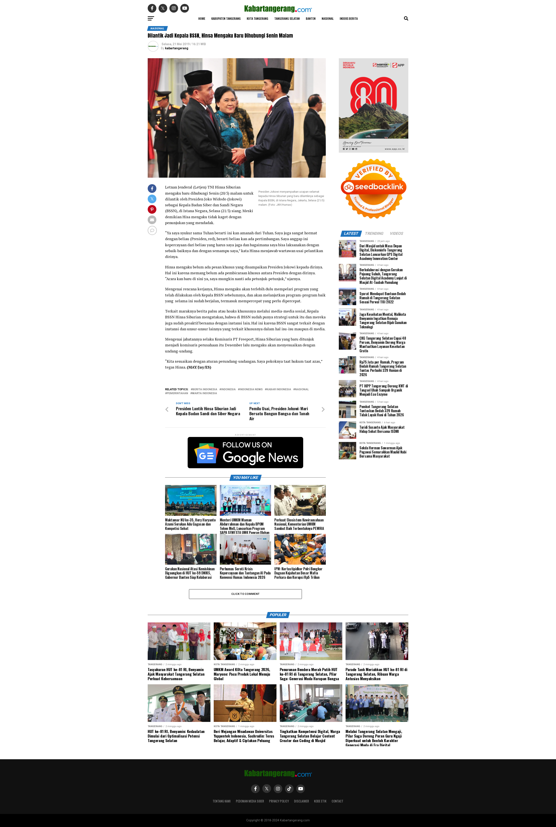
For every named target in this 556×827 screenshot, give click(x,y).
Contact (337, 801)
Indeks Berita (349, 18)
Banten (311, 18)
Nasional (328, 18)
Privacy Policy (279, 801)
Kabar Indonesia (278, 389)
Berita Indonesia (204, 389)
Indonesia (228, 389)
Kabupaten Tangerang (226, 18)
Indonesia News (251, 389)
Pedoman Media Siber (250, 801)
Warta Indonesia (204, 393)
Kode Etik (320, 801)
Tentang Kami (222, 801)
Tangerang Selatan (287, 18)
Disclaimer (301, 801)
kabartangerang (176, 48)
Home (201, 18)
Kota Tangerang (257, 18)
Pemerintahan (177, 393)
